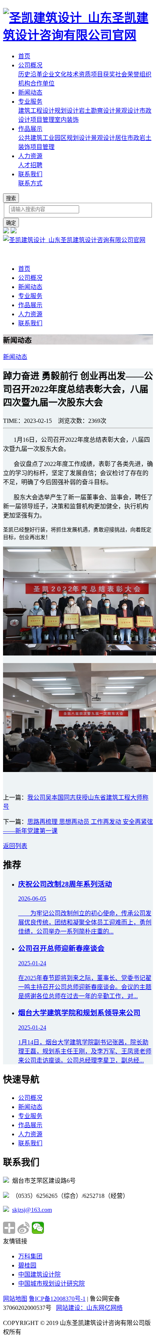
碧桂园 (27, 1265)
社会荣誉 (127, 74)
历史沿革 (30, 74)
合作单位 (42, 83)
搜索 (11, 198)
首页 (24, 56)
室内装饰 (67, 119)
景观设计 (127, 110)
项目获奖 (103, 74)
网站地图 (15, 1298)
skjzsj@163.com (32, 1210)
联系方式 (30, 183)
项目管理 (42, 119)
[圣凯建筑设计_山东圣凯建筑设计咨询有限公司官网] (78, 35)
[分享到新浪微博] (23, 1228)
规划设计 (67, 110)
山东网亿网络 (104, 1308)
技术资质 (79, 74)
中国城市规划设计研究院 (51, 1283)
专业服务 (30, 101)
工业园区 (54, 138)
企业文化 (54, 74)
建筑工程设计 (36, 110)
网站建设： (71, 1308)
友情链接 (15, 1241)
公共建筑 (30, 138)
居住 (121, 138)
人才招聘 (30, 165)
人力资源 (30, 156)
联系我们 (30, 174)
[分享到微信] (38, 1228)
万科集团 (30, 1256)
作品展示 (30, 129)
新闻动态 (30, 92)
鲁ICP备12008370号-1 (57, 1298)
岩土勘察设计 (97, 110)
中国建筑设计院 (39, 1274)
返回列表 (15, 846)
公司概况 (30, 65)
